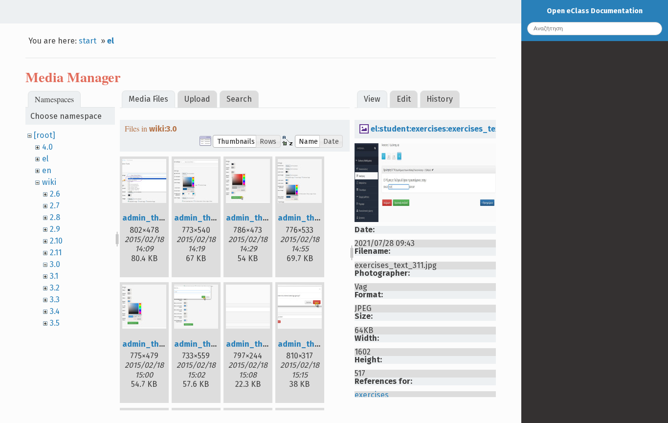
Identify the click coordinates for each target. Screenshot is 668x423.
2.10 (56, 240)
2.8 (55, 217)
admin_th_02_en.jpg (213, 218)
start (87, 40)
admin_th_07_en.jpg (265, 344)
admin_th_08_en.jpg (317, 344)
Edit (404, 99)
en (46, 170)
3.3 (55, 299)
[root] (44, 135)
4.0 (47, 147)
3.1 (54, 276)
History (439, 99)
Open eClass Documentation (595, 11)
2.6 (55, 194)
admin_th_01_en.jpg (161, 218)
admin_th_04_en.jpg (317, 218)
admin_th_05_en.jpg (161, 344)
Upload (197, 99)
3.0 (55, 264)
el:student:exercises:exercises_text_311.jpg (452, 129)
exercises (372, 395)
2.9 (55, 229)
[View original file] (425, 219)
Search (239, 99)
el (110, 40)
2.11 (56, 252)
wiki (49, 182)
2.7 (55, 205)
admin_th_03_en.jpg (265, 218)
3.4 (55, 311)
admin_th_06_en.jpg (213, 344)
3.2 (55, 287)
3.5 (55, 323)
